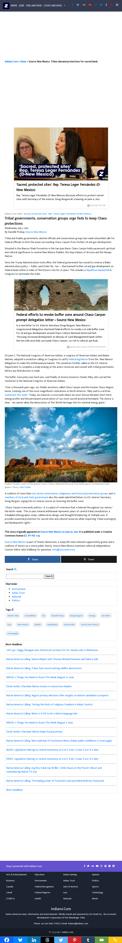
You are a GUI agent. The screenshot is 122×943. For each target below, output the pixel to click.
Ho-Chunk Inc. (95, 914)
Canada (9, 887)
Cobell (9, 893)
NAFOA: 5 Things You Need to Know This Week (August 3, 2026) (39, 723)
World (95, 899)
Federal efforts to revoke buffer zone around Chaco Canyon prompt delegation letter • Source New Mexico (60, 317)
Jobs (21, 5)
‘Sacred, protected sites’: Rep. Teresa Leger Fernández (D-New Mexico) (58, 187)
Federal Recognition (44, 887)
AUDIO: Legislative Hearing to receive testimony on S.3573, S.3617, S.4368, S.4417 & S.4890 (52, 750)
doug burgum (76, 615)
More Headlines (14, 790)
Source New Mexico (36, 232)
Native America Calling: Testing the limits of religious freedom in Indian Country (49, 704)
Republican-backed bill (97, 270)
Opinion (95, 875)
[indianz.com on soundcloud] (93, 866)
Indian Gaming (70, 875)
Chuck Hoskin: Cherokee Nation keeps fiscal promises (34, 732)
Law (65, 893)
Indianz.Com (11, 61)
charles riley (12, 615)
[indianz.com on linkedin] (113, 866)
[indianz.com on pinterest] (105, 866)
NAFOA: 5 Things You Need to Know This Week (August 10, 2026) (40, 677)
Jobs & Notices (70, 887)
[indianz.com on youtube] (90, 5)
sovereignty (12, 633)
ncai (9, 624)
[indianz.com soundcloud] (84, 5)
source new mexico (90, 624)
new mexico (22, 624)
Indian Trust (18, 593)
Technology (97, 893)
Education (39, 875)
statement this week (16, 395)
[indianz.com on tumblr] (106, 5)
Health (38, 899)
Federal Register (42, 893)
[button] (61, 444)
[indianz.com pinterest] (111, 5)
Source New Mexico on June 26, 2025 (59, 532)
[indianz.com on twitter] (88, 866)
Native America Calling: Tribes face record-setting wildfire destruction (43, 668)
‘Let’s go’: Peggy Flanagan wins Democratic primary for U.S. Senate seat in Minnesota (52, 650)
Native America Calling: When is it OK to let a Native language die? (42, 714)
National (16, 597)
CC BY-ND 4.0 (32, 536)
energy (92, 615)
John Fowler (25, 487)
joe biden (106, 615)
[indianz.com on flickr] (117, 5)
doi (43, 615)
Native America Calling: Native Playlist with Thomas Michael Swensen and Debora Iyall (52, 659)
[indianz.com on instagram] (101, 866)
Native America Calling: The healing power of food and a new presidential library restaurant (55, 781)
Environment (19, 589)
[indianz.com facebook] (73, 5)
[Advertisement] (61, 36)
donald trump (57, 615)
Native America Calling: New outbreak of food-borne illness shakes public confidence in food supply (59, 741)
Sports (95, 887)
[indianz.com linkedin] (101, 5)
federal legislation (78, 359)
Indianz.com (67, 932)
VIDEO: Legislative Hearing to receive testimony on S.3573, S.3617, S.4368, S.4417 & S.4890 (52, 759)
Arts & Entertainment (16, 875)
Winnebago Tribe (77, 918)
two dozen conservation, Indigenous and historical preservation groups (70, 493)
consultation (30, 615)
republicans (52, 624)
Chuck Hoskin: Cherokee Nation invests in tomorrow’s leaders (39, 686)
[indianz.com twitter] (77, 5)
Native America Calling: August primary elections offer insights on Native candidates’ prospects (57, 695)
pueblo (38, 624)
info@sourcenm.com (63, 550)
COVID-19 (10, 899)
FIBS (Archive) (34, 5)
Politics (16, 600)
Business (10, 881)
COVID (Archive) (53, 5)
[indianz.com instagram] (95, 5)
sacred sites (69, 624)
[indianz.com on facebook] (85, 866)
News (14, 5)
